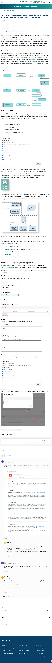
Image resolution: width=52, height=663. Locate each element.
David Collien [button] (8, 465)
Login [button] (44, 2)
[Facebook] (2, 624)
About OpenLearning (8, 648)
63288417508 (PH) (36, 2)
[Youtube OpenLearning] (16, 640)
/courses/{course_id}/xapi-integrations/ (11, 267)
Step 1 (3, 276)
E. (4, 461)
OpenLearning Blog (40, 648)
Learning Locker (9, 249)
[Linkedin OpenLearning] (9, 640)
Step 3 (3, 319)
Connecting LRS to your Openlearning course (12, 31)
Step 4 (3, 354)
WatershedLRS (8, 246)
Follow (10, 434)
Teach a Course (6, 650)
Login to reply (8, 455)
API (4, 272)
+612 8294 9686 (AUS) (20, 1)
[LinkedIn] (6, 624)
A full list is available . (7, 167)
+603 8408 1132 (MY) (28, 1)
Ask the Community (24, 650)
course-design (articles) (6, 429)
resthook (33, 59)
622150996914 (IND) (36, 1)
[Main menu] (49, 2)
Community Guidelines (25, 648)
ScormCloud (8, 254)
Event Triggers (5, 27)
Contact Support (23, 653)
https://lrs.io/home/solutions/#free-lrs (13, 587)
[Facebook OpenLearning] (3, 640)
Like (4, 434)
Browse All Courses (7, 653)
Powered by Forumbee (47, 661)
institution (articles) (17, 429)
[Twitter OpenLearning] (6, 640)
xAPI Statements (5, 29)
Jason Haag (6, 576)
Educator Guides (39, 650)
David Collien (9, 542)
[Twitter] (4, 624)
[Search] (41, 2)
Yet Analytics (8, 252)
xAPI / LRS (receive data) (9, 10)
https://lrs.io (7, 584)
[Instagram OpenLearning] (13, 640)
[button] (25, 2)
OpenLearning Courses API (23, 61)
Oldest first (47, 450)
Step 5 (3, 389)
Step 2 (3, 299)
